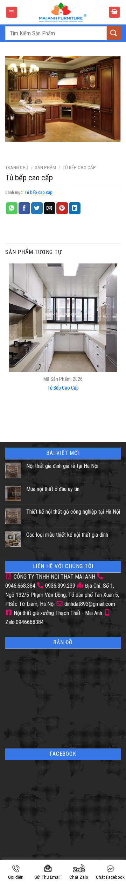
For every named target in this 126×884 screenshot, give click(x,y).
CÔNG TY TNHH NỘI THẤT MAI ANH (53, 576)
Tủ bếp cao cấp (79, 167)
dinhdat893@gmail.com (89, 604)
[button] (11, 12)
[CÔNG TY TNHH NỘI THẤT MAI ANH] (63, 12)
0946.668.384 (20, 585)
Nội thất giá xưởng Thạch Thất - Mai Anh (57, 613)
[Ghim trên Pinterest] (62, 208)
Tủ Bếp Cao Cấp (63, 388)
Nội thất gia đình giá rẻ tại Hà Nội (62, 466)
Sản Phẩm (45, 167)
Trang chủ (16, 167)
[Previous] (12, 148)
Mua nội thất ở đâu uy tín (52, 489)
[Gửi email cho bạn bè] (49, 208)
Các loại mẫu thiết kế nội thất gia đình (67, 534)
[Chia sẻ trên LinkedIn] (74, 208)
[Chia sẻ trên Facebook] (24, 208)
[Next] (31, 148)
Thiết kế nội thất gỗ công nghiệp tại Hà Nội (73, 511)
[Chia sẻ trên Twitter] (37, 208)
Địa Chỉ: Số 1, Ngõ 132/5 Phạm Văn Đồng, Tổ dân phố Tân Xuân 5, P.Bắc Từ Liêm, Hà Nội (62, 594)
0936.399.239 (60, 585)
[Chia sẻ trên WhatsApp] (12, 208)
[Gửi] (114, 33)
